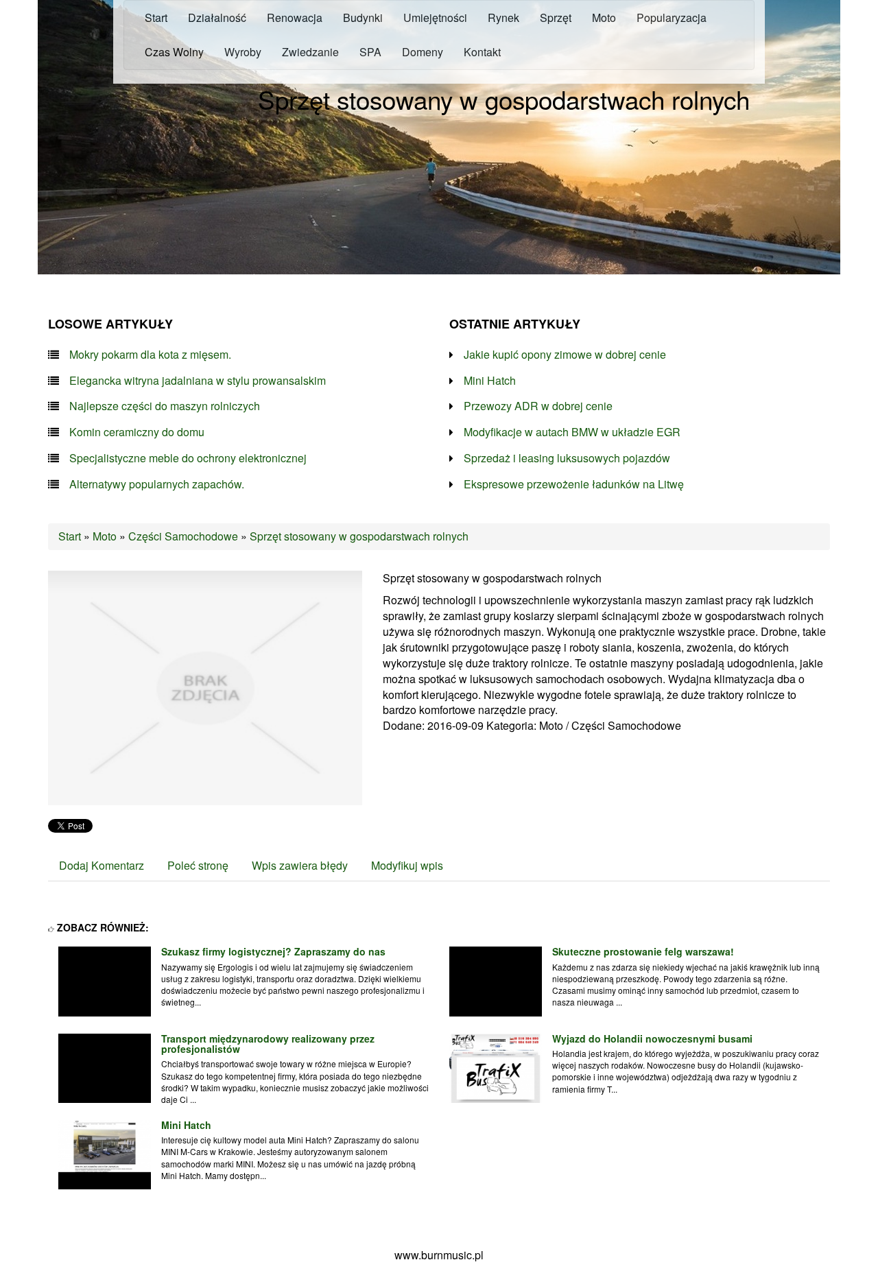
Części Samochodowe (183, 536)
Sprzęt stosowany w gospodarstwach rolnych (359, 536)
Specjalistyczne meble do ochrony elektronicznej (188, 458)
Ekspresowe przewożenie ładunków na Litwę (574, 484)
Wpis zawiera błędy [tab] (300, 865)
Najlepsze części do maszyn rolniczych (164, 406)
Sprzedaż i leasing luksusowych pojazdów (567, 458)
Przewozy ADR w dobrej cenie (538, 406)
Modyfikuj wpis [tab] (407, 865)
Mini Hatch (490, 380)
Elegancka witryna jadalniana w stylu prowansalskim (197, 380)
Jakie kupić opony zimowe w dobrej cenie (565, 354)
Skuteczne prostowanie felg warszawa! (643, 951)
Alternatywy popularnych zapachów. (156, 484)
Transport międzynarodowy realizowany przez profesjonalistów (268, 1044)
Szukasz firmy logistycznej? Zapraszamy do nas (273, 951)
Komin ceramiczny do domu (136, 432)
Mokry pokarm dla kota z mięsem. (150, 354)
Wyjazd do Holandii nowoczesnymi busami (652, 1038)
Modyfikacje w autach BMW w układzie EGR (572, 432)
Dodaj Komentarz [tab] (101, 865)
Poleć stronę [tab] (197, 865)
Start (69, 536)
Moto (105, 536)
